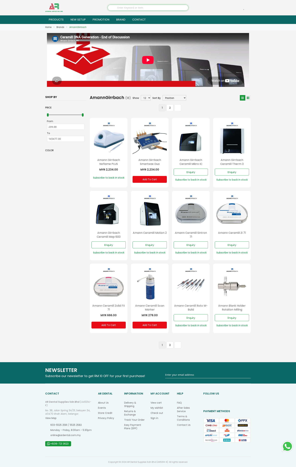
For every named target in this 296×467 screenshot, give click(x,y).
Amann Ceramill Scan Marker (149, 308)
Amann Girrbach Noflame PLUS (108, 162)
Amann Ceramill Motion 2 (150, 233)
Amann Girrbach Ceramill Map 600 (109, 235)
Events (102, 408)
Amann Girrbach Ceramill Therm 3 (232, 162)
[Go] (248, 375)
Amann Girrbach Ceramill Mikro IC (191, 162)
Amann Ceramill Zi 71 (232, 233)
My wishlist (157, 408)
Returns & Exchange (130, 413)
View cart (156, 402)
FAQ (179, 402)
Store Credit (105, 413)
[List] (248, 98)
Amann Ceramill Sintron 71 (191, 235)
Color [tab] (49, 150)
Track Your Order (134, 420)
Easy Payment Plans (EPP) (132, 426)
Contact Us (183, 425)
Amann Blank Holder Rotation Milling (232, 308)
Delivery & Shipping (130, 404)
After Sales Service (183, 409)
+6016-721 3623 (59, 443)
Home (48, 27)
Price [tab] (48, 107)
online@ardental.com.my (65, 435)
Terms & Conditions (183, 418)
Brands (61, 27)
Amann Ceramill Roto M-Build (191, 308)
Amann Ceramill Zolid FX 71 (108, 308)
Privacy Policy (106, 418)
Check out (157, 413)
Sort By (156, 98)
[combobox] (148, 7)
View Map (51, 418)
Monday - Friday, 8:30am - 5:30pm (71, 430)
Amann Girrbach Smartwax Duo (149, 162)
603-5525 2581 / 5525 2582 (66, 425)
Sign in (154, 418)
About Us (103, 402)
